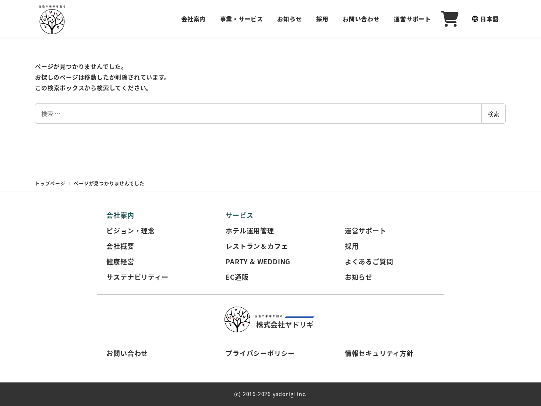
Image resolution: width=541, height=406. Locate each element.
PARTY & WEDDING (258, 261)
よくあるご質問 (369, 261)
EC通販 (237, 277)
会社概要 (120, 246)
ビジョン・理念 (130, 230)
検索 (493, 113)
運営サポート (365, 230)
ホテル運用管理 (250, 230)
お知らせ (358, 277)
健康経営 (120, 261)
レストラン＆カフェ (257, 246)
